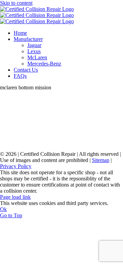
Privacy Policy (15, 166)
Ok (3, 209)
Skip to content (16, 3)
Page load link (15, 197)
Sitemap (100, 160)
